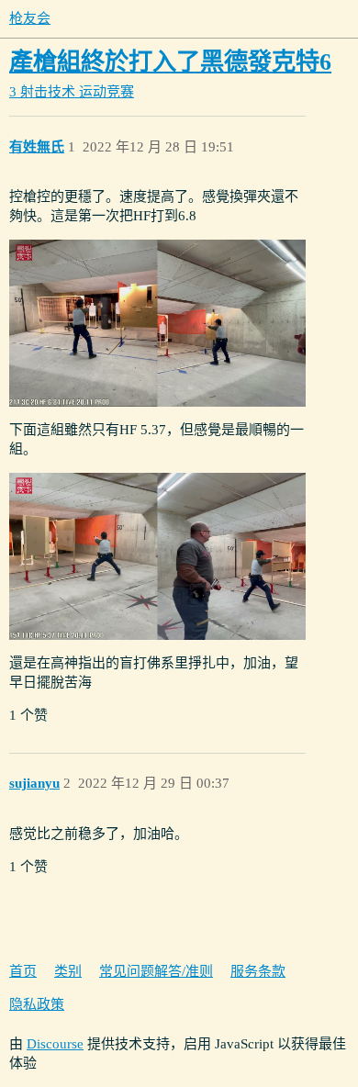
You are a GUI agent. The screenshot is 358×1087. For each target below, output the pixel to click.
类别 (68, 971)
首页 (23, 971)
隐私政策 (36, 1004)
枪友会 (29, 18)
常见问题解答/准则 (156, 971)
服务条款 (257, 971)
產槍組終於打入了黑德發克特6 (170, 62)
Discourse (55, 1044)
